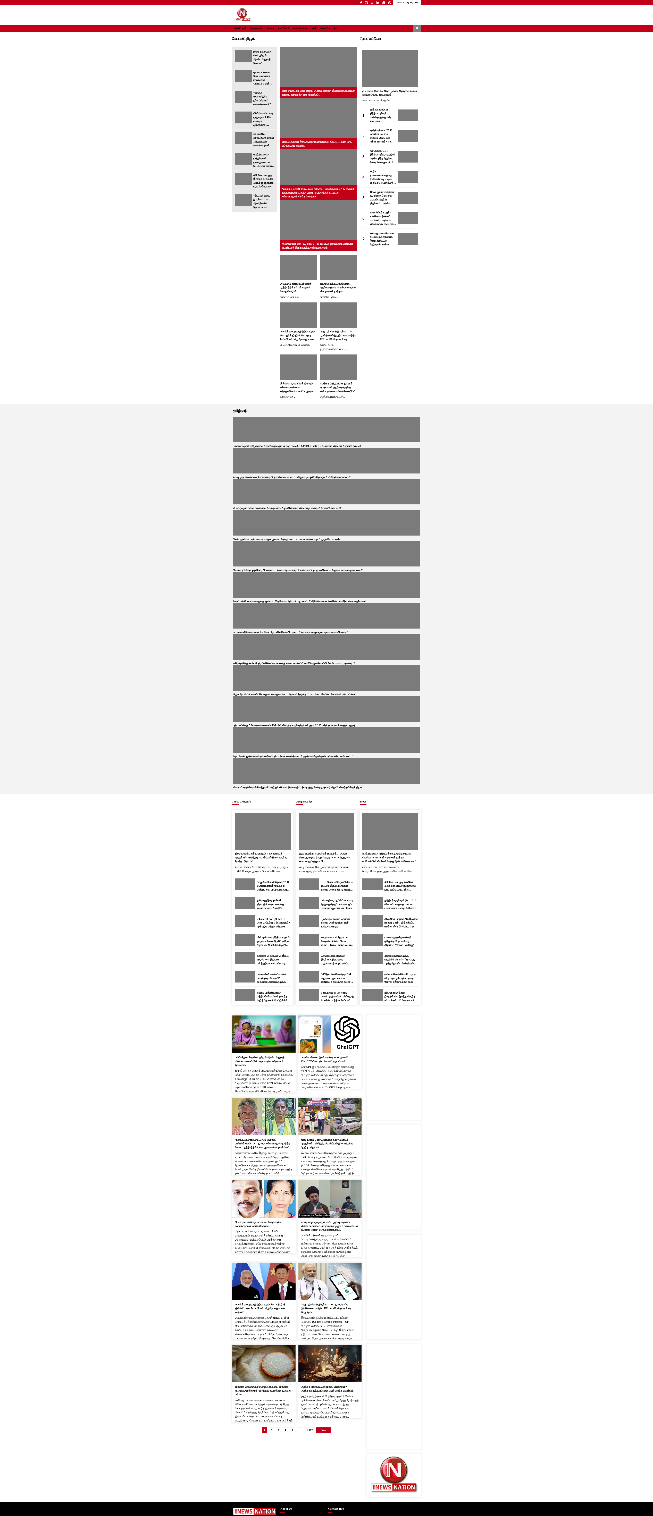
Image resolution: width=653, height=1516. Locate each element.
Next (417, 285)
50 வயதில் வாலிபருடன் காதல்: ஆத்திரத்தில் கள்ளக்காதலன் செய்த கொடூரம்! (263, 140)
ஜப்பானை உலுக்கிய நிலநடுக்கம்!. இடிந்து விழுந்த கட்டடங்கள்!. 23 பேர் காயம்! (399, 520)
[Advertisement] (393, 590)
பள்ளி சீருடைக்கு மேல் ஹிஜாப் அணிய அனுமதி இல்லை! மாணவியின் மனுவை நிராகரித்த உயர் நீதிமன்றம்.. (263, 57)
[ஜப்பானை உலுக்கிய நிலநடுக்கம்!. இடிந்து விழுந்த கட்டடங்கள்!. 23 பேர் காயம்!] (372, 519)
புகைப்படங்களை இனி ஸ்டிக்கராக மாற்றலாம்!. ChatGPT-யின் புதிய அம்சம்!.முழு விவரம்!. (263, 78)
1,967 (310, 953)
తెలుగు (401, 1090)
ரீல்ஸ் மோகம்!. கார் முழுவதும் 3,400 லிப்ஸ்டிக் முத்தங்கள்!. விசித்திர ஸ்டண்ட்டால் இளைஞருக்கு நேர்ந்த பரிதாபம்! (263, 119)
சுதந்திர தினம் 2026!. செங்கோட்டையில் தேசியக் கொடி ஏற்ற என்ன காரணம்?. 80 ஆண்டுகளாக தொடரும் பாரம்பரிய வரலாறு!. (382, 136)
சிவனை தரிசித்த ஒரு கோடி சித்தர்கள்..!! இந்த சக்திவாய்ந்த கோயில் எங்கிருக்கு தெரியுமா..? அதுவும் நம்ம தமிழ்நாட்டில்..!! (373, 305)
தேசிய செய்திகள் (300, 28)
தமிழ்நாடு (270, 28)
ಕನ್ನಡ (415, 1090)
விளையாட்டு (325, 28)
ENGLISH (387, 1090)
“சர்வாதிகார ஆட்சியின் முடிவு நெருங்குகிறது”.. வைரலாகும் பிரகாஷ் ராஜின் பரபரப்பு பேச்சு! (337, 428)
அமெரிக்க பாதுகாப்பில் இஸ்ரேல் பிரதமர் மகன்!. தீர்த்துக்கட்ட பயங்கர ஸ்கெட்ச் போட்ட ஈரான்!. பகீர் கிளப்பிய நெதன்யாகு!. (401, 446)
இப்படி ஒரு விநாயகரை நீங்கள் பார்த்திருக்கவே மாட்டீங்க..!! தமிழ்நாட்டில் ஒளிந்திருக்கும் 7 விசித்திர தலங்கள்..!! (278, 305)
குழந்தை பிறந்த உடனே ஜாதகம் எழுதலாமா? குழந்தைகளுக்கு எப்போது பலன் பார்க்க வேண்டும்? (337, 240)
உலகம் (314, 28)
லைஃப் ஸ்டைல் (283, 28)
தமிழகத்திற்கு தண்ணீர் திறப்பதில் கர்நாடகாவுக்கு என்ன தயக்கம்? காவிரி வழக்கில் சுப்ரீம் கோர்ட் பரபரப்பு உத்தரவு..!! (273, 428)
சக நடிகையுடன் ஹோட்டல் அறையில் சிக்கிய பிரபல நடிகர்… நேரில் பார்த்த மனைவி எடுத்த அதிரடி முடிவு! (337, 465)
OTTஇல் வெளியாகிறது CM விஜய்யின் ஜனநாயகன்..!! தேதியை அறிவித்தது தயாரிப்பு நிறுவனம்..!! (337, 501)
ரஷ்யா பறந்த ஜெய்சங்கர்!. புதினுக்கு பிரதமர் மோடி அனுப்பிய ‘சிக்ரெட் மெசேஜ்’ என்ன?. (399, 465)
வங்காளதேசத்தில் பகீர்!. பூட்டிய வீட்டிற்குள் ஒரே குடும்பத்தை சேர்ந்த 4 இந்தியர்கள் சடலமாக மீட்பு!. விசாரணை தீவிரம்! (400, 501)
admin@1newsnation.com (345, 1049)
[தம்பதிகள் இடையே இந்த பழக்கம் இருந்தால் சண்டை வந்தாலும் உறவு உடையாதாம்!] (390, 69)
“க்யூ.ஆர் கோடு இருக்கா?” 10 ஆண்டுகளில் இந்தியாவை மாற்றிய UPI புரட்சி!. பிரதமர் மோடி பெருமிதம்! (262, 201)
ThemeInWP (301, 1090)
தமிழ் (374, 1090)
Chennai (335, 1053)
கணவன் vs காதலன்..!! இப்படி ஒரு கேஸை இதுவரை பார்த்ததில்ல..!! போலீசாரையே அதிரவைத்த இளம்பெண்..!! (273, 483)
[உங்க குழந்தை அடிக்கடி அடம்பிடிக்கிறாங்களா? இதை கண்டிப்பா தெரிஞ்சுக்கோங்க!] (408, 239)
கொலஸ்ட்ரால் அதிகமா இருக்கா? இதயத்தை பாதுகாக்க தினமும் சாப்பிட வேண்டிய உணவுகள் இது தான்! (337, 483)
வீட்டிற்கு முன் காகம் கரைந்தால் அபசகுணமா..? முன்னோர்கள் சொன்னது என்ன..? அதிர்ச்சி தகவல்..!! (310, 305)
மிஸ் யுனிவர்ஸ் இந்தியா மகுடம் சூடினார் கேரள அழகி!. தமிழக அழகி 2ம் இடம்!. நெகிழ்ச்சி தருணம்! (273, 465)
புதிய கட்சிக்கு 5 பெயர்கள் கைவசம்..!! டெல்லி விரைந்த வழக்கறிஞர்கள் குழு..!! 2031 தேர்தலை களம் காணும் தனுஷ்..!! (324, 381)
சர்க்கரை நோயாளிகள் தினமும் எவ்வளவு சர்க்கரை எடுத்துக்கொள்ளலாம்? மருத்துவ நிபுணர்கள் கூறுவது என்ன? (297, 241)
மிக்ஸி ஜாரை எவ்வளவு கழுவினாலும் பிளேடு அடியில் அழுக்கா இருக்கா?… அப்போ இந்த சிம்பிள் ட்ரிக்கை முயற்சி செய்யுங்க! (382, 198)
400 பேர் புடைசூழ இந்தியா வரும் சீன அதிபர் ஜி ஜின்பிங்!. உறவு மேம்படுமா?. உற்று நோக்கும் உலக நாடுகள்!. (263, 181)
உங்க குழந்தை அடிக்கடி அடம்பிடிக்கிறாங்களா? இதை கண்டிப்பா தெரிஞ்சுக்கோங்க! (382, 239)
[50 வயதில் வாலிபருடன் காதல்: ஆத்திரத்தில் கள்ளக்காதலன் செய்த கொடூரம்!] (243, 138)
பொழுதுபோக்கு (256, 28)
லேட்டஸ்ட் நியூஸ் (240, 28)
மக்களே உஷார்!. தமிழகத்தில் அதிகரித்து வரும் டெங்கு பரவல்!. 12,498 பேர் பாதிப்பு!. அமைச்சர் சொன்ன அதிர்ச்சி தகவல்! (245, 305)
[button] (409, 28)
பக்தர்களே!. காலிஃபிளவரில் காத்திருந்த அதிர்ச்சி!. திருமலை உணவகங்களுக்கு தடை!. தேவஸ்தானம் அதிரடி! (272, 501)
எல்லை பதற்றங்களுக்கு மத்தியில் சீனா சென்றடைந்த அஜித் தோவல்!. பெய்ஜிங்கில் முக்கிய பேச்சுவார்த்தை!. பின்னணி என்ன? (272, 520)
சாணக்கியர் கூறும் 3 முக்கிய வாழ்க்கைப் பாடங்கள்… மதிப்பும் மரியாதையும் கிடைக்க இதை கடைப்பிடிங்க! (382, 218)
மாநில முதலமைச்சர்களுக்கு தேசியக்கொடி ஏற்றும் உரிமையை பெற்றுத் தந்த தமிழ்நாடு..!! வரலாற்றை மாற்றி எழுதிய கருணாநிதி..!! (382, 177)
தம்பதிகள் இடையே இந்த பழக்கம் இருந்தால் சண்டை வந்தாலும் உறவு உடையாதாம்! (390, 93)
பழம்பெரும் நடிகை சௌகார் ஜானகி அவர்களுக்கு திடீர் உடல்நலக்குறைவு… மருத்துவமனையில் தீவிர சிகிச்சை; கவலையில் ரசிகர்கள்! (335, 446)
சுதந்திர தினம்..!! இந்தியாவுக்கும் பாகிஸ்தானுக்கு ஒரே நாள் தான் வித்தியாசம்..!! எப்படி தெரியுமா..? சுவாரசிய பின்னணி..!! (381, 115)
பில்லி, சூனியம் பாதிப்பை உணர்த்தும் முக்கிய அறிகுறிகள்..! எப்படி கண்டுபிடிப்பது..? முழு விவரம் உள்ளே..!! (340, 305)
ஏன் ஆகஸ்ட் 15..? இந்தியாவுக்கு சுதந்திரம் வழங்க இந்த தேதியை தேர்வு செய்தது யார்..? (382, 157)
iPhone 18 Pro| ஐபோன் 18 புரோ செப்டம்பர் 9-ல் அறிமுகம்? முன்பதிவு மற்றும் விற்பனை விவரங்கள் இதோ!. (273, 446)
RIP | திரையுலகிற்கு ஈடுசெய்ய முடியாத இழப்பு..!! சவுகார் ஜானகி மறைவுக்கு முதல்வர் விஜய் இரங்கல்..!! (337, 409)
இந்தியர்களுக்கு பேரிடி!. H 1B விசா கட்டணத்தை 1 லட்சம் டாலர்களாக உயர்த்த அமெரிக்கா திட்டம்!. (401, 428)
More (336, 28)
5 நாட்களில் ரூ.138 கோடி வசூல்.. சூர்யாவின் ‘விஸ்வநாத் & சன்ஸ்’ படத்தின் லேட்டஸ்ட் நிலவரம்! (337, 520)
